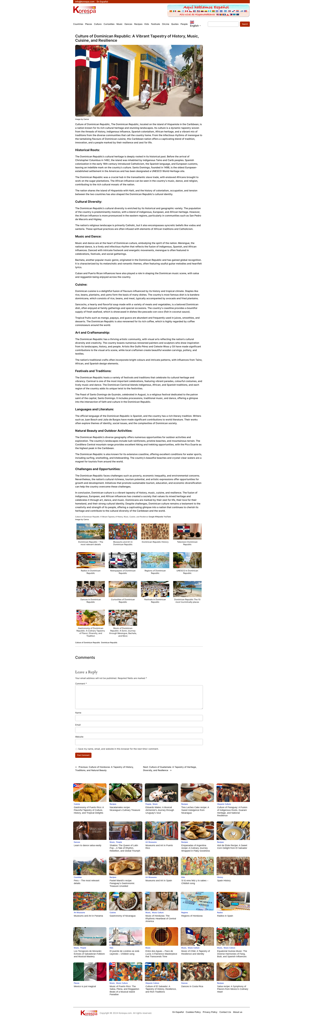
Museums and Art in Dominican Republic (123, 543)
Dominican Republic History (155, 542)
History (220, 877)
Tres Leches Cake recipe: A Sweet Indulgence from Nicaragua (195, 810)
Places (76, 983)
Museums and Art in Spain (158, 880)
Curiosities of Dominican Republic (123, 600)
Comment (81, 683)
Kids (183, 877)
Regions (184, 912)
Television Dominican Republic (187, 543)
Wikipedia (159, 517)
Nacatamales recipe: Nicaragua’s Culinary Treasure (125, 808)
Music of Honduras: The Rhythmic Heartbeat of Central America (160, 918)
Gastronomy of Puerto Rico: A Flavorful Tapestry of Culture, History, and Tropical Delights (89, 810)
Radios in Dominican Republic (91, 571)
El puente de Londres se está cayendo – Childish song (124, 952)
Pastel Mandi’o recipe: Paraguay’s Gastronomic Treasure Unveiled (122, 883)
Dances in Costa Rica (192, 986)
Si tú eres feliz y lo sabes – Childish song (194, 882)
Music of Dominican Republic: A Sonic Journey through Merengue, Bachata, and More (123, 632)
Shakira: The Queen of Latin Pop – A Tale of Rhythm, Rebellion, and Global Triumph (125, 848)
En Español (102, 1)
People (148, 804)
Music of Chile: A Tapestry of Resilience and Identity (195, 952)
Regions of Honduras (192, 916)
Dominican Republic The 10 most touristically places (187, 600)
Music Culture (158, 912)
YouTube (167, 517)
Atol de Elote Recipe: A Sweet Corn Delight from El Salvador (232, 846)
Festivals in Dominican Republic (155, 600)
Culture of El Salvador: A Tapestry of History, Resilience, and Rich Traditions (161, 989)
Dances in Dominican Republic (90, 600)
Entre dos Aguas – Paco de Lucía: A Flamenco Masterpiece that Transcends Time (161, 954)
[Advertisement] (226, 79)
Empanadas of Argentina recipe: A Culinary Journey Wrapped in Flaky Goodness (195, 848)
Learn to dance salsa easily (87, 845)
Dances (77, 842)
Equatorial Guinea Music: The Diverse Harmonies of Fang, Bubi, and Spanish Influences (232, 954)
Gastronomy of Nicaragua (123, 916)
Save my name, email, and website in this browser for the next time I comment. (118, 749)
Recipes (113, 804)
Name (78, 712)
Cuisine (77, 804)
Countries (78, 877)
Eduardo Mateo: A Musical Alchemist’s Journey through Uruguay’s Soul (159, 810)
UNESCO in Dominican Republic (187, 571)
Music (155, 804)
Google (151, 517)
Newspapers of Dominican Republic (123, 571)
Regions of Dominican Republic (155, 571)
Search (245, 24)
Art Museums (151, 842)
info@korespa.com (84, 1)
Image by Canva (82, 119)
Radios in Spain (225, 916)
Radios (220, 912)
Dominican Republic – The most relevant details (90, 543)
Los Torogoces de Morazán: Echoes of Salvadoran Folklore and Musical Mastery (89, 954)
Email (78, 725)
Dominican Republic (109, 642)
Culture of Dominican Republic (87, 642)
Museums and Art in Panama (88, 916)
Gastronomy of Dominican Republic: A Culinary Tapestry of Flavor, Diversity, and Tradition (90, 632)
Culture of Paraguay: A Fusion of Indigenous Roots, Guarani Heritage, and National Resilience (232, 811)
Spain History (224, 880)
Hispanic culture (224, 804)
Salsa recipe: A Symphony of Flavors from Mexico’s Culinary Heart (232, 989)
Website (79, 737)
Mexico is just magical (85, 986)
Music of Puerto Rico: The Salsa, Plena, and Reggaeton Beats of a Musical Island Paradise (124, 990)
